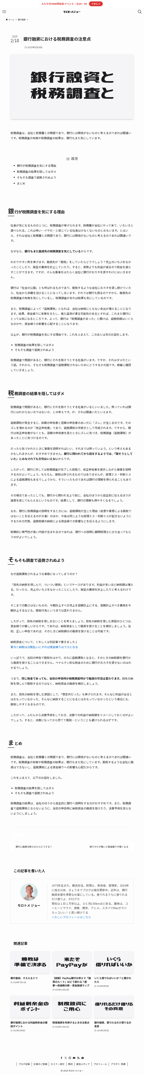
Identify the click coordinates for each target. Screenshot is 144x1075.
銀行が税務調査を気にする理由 (36, 165)
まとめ (21, 183)
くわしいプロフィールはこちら (71, 917)
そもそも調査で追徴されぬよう (36, 177)
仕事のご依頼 (40, 1064)
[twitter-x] (65, 1058)
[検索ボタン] (140, 12)
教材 (70, 1064)
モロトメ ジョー (29, 905)
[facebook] (61, 1058)
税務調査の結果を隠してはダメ (36, 171)
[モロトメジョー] (72, 12)
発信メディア (83, 1064)
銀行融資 (18, 47)
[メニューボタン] (4, 12)
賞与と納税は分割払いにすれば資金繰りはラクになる (44, 647)
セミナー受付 (57, 1064)
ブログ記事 (24, 1064)
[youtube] (74, 1058)
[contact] (82, 1058)
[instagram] (69, 1058)
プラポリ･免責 (118, 1064)
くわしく (95, 3)
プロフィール (100, 1064)
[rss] (78, 1058)
